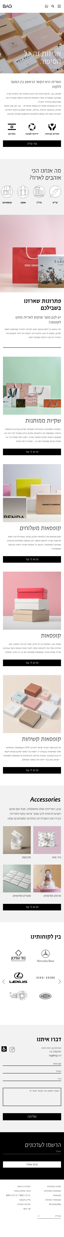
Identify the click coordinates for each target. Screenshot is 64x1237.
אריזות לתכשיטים (31, 756)
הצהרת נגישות (24, 1186)
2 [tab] (57, 69)
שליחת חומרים (24, 1204)
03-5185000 (55, 1051)
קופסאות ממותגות (35, 652)
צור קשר (27, 1209)
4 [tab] (52, 69)
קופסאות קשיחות (53, 1200)
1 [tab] (60, 69)
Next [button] (59, 981)
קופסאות (57, 1195)
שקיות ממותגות (54, 1186)
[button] (52, 6)
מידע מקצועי (25, 1200)
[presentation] (60, 69)
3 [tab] (55, 69)
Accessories (55, 1204)
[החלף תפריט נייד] (59, 6)
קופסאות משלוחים (52, 1191)
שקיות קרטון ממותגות (51, 441)
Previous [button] (3, 981)
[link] (46, 6)
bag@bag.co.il (55, 1056)
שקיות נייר (13, 437)
